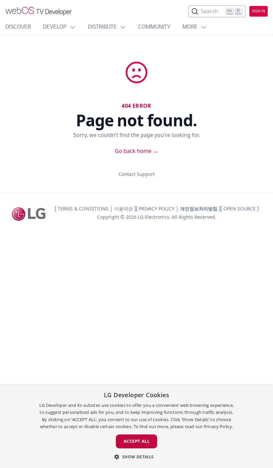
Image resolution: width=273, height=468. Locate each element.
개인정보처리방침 (198, 208)
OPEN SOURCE (239, 208)
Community (154, 27)
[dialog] (136, 426)
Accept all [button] (136, 441)
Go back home (136, 151)
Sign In (258, 11)
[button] (136, 456)
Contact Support (137, 174)
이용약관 (123, 208)
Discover (18, 27)
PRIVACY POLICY (156, 208)
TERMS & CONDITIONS (83, 208)
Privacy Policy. (218, 426)
